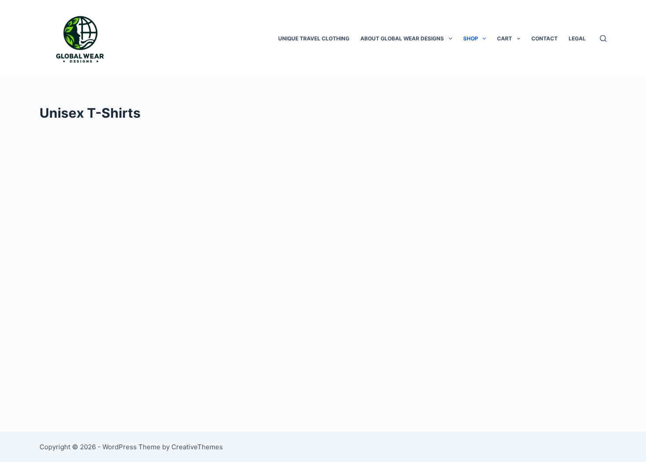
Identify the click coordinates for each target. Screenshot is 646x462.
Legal (577, 38)
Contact (544, 38)
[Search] (603, 38)
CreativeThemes (197, 447)
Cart (504, 38)
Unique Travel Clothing (313, 38)
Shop (470, 38)
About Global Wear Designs (402, 38)
